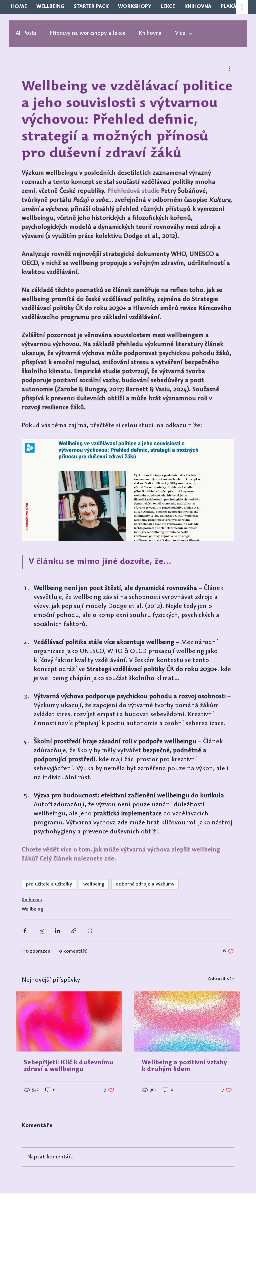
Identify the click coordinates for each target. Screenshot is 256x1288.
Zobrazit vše (220, 979)
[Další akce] (230, 68)
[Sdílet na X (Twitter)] (41, 931)
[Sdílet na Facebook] (25, 931)
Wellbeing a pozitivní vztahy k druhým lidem (184, 1066)
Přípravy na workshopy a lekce (88, 33)
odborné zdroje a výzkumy (145, 884)
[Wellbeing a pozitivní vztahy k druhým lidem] (187, 1021)
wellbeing (93, 884)
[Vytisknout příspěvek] (90, 931)
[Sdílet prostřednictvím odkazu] (74, 931)
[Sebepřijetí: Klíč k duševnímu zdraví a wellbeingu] (69, 1021)
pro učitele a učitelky (49, 884)
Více (180, 33)
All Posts (26, 33)
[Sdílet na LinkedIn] (57, 931)
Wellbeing (32, 909)
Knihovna (150, 33)
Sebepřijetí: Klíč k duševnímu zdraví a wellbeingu (68, 1066)
